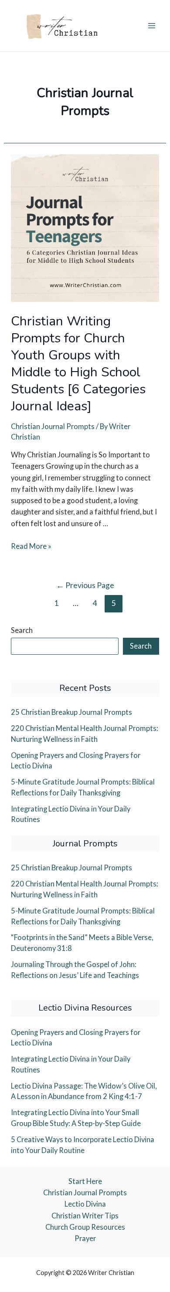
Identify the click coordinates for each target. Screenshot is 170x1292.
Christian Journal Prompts (53, 426)
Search (22, 630)
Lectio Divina (85, 1204)
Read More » (31, 546)
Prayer (85, 1238)
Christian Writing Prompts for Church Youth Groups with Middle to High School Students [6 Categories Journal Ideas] (78, 363)
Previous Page (85, 585)
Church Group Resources (85, 1227)
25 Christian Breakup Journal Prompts (71, 712)
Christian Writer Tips (85, 1215)
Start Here (85, 1181)
